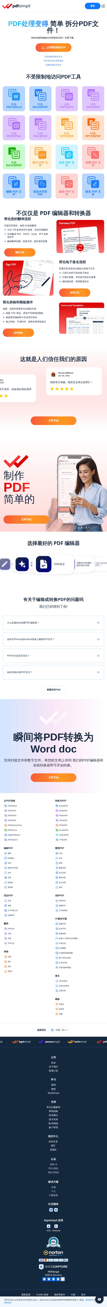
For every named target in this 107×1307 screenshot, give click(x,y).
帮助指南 (53, 1111)
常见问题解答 (53, 1107)
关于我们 (53, 1067)
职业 (53, 1063)
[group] (53, 564)
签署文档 (74, 292)
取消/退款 (53, 1123)
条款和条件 (59, 1294)
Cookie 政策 (42, 1294)
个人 (53, 1191)
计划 (53, 1187)
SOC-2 (53, 1164)
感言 (53, 1145)
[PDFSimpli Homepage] (16, 6)
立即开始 (53, 420)
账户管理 (53, 1127)
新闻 (53, 1085)
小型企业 (53, 1195)
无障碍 (53, 1150)
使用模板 (18, 333)
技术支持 (53, 1119)
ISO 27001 (53, 1172)
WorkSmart (53, 1093)
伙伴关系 (53, 1141)
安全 (83, 1294)
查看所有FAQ (53, 690)
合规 (73, 1294)
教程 (53, 1089)
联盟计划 (53, 1071)
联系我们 (53, 1115)
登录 (92, 6)
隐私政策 (26, 1294)
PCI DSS (53, 1168)
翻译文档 (19, 252)
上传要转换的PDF (56, 47)
